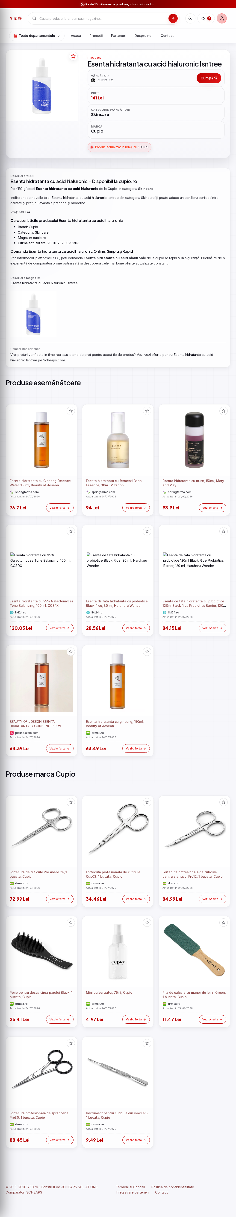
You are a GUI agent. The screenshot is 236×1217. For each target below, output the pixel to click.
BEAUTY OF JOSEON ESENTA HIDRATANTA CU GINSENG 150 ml (35, 724)
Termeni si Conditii (130, 1187)
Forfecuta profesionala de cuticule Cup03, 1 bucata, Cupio (113, 874)
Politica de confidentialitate (172, 1187)
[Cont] (222, 18)
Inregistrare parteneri (132, 1192)
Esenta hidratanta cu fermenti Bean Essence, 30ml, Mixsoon (114, 483)
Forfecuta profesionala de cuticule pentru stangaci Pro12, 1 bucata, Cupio (192, 874)
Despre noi (143, 36)
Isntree (113, 197)
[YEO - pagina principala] (15, 18)
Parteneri (118, 36)
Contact (167, 36)
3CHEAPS (34, 1192)
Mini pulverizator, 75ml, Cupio (109, 993)
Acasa (76, 36)
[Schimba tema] (190, 18)
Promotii (96, 36)
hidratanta (37, 181)
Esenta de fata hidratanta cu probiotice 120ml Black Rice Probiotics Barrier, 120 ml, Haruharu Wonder (193, 605)
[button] (71, 411)
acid (61, 181)
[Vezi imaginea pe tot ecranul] (42, 86)
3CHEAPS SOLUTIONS (79, 1187)
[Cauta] (173, 18)
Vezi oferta (57, 507)
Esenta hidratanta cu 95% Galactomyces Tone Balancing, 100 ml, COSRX (41, 603)
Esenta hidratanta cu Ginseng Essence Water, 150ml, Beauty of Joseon (40, 483)
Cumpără (209, 78)
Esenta (17, 181)
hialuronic (77, 181)
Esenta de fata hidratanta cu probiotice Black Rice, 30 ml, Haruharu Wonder (117, 603)
